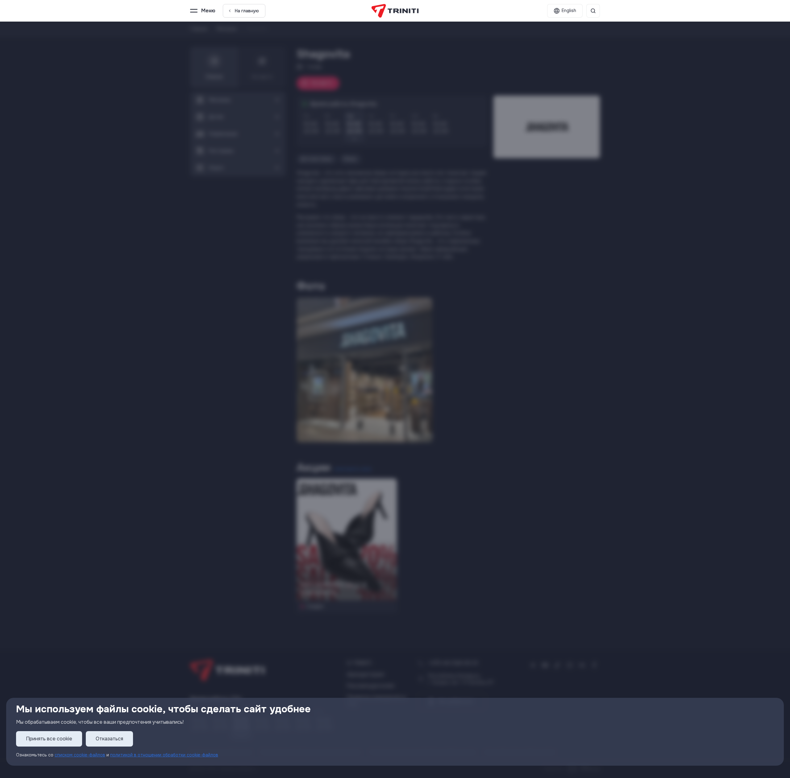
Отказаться (109, 738)
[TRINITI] (395, 11)
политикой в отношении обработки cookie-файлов (164, 755)
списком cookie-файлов (80, 755)
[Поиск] (593, 11)
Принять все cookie (49, 738)
